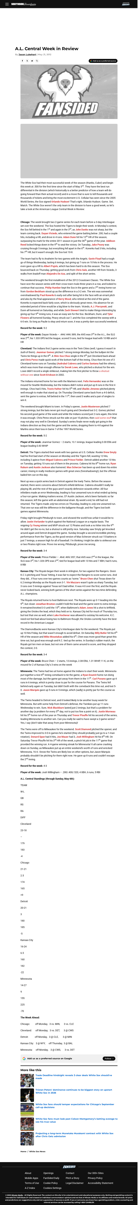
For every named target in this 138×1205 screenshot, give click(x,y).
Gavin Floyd (95, 258)
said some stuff (103, 417)
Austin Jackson (42, 467)
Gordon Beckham (35, 291)
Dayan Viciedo (49, 233)
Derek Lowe (71, 367)
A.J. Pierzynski (99, 306)
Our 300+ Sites (96, 1173)
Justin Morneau (106, 711)
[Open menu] (7, 4)
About (28, 1173)
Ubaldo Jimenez (90, 388)
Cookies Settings (52, 1188)
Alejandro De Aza (55, 273)
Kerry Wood (64, 299)
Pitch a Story (72, 1178)
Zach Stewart (72, 310)
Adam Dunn (69, 237)
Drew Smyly (110, 452)
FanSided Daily (51, 1178)
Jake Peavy (98, 244)
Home (23, 1151)
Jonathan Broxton (45, 603)
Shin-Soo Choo (62, 356)
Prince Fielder (75, 459)
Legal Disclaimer (75, 1183)
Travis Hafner (54, 388)
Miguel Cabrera (54, 459)
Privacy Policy (95, 1178)
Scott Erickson (48, 374)
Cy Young (35, 525)
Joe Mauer (63, 736)
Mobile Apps (31, 1178)
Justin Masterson (90, 406)
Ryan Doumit (90, 674)
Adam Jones (86, 607)
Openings (48, 1173)
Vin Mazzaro (73, 582)
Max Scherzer (74, 467)
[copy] (37, 61)
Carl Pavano (99, 678)
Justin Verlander (36, 521)
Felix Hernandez (92, 381)
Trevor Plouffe (80, 715)
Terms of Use (32, 1183)
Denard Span (38, 736)
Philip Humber (53, 287)
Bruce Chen (86, 578)
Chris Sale (81, 270)
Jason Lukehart (27, 54)
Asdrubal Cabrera (67, 363)
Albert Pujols (51, 266)
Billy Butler (101, 633)
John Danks (81, 229)
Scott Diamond (83, 729)
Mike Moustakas (53, 636)
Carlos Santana (90, 363)
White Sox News (37, 1151)
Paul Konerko (47, 295)
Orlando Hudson (60, 201)
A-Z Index (30, 1188)
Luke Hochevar (61, 615)
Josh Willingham (85, 736)
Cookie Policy (50, 1183)
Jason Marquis (31, 690)
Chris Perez (31, 359)
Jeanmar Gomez (45, 352)
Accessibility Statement (100, 1183)
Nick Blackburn (55, 707)
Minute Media (17, 1195)
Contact (70, 1173)
